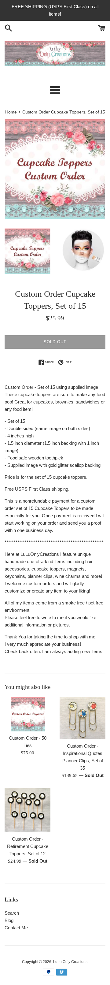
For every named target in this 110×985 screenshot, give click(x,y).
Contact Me (16, 927)
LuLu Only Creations (70, 962)
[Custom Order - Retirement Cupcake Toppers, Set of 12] (27, 810)
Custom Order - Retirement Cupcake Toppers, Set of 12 (27, 846)
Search (12, 913)
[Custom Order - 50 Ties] (27, 714)
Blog (9, 920)
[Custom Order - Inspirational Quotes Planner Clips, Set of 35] (82, 718)
